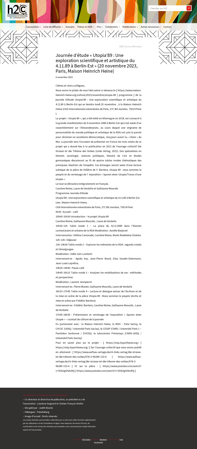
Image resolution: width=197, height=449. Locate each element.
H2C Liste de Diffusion (130, 46)
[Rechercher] (189, 8)
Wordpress (103, 439)
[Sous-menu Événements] (119, 27)
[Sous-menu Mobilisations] (137, 27)
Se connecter (98, 442)
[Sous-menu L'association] (40, 27)
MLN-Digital (86, 439)
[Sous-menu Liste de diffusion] (62, 27)
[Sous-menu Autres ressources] (160, 27)
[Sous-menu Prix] (102, 27)
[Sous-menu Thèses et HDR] (93, 27)
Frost (121, 439)
